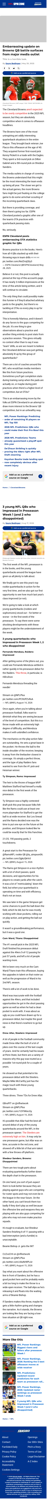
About (5, 1437)
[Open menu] (4, 3)
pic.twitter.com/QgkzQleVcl (17, 858)
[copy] (18, 68)
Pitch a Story (34, 1446)
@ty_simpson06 (34, 854)
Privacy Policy (9, 1451)
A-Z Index (33, 1461)
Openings (32, 1437)
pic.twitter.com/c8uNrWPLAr (18, 1261)
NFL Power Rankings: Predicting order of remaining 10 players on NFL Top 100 (22, 419)
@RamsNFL (9, 854)
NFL (12, 1419)
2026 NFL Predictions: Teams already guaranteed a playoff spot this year (23, 441)
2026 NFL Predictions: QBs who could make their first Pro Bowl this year (24, 430)
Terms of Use (35, 1451)
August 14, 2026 (24, 702)
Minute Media (17, 1476)
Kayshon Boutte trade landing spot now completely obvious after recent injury (23, 462)
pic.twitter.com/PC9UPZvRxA (18, 699)
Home (5, 487)
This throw (21, 673)
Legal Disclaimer (36, 1456)
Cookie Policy (9, 1456)
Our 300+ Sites (35, 1442)
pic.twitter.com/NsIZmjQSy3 (17, 261)
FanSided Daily (9, 1446)
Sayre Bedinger (13, 63)
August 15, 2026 (24, 862)
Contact (6, 1442)
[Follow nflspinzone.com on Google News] (40, 476)
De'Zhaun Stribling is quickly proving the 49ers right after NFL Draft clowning (22, 451)
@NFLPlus (19, 695)
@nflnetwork (21, 1103)
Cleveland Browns (17, 487)
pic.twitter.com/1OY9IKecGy (17, 1111)
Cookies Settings (11, 1469)
